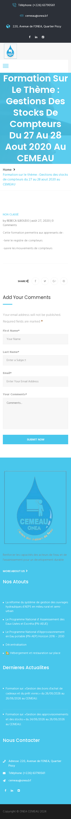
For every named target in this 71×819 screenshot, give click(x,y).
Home (7, 169)
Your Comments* (15, 394)
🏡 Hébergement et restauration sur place (33, 653)
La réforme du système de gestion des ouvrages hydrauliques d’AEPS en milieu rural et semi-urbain (37, 607)
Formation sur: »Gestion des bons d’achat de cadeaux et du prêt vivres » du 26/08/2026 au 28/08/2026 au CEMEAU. (35, 693)
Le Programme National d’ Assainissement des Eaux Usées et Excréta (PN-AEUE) (35, 621)
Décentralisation (16, 645)
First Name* (11, 331)
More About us (14, 571)
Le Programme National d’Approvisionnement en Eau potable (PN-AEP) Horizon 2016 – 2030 (35, 634)
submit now (35, 439)
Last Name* (11, 352)
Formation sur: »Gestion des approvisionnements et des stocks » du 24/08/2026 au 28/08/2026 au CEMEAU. (37, 719)
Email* (7, 373)
